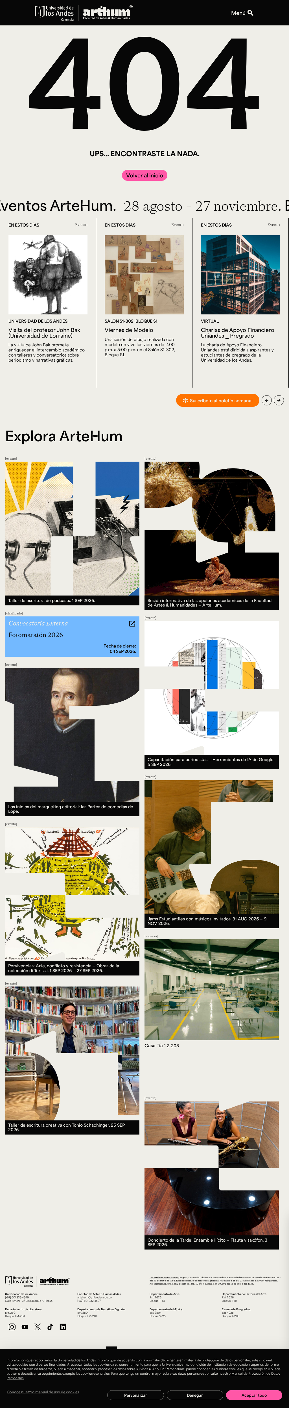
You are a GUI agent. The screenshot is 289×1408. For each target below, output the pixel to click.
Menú (238, 12)
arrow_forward (278, 400)
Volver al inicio (144, 175)
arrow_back (266, 400)
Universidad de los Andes (164, 1277)
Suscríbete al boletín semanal (221, 400)
